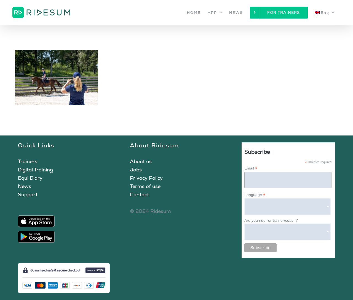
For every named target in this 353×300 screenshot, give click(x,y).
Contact (139, 194)
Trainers (27, 161)
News (24, 186)
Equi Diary (30, 178)
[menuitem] (325, 12)
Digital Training (35, 169)
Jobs (136, 169)
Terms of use (145, 186)
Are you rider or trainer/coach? (271, 220)
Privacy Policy (146, 178)
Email (250, 168)
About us (141, 161)
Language (254, 194)
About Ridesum (154, 145)
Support (28, 194)
